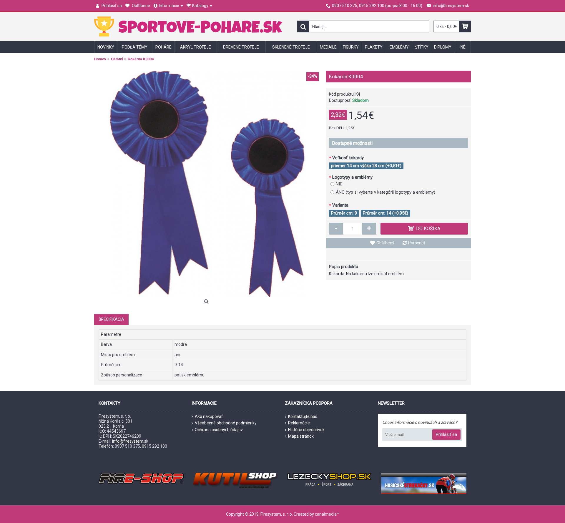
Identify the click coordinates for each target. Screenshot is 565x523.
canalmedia (326, 514)
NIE (339, 184)
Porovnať (416, 242)
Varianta (340, 205)
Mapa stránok (301, 436)
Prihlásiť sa (446, 434)
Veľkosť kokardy (348, 157)
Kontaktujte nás (302, 416)
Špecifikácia (111, 319)
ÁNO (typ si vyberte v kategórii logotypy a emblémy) (385, 192)
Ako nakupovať (209, 416)
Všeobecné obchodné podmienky (226, 423)
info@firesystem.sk (130, 441)
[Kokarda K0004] (207, 184)
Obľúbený (385, 242)
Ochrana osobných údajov (219, 429)
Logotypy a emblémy (352, 177)
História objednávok (306, 429)
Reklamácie (299, 423)
